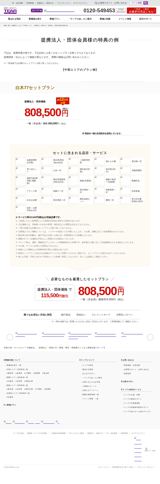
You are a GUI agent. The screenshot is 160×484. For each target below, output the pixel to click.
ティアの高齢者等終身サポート (136, 407)
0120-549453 (99, 10)
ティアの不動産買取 (132, 403)
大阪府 (10, 381)
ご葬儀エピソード (89, 386)
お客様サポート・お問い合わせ (136, 369)
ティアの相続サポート (133, 399)
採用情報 (30, 3)
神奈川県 (29, 389)
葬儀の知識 (105, 19)
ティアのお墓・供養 (132, 395)
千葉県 (39, 389)
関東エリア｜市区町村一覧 (17, 385)
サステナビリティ (80, 3)
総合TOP (36, 10)
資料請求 (127, 373)
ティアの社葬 (18, 433)
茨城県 (48, 389)
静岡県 (37, 373)
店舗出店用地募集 (59, 433)
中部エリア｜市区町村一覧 (17, 369)
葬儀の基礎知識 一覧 (90, 394)
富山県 (46, 373)
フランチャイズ (63, 3)
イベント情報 (125, 19)
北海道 (10, 397)
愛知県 (10, 373)
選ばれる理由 (14, 19)
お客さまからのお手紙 (91, 382)
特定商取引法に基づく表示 (122, 467)
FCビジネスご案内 (76, 433)
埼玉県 (19, 389)
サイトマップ (103, 467)
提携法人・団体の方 (45, 3)
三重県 (28, 373)
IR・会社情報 (17, 3)
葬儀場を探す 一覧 (14, 365)
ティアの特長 (87, 365)
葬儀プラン (55, 19)
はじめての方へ (88, 373)
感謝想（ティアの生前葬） (37, 433)
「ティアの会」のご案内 (80, 19)
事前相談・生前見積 (132, 365)
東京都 (10, 389)
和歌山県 (29, 381)
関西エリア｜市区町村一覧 (17, 377)
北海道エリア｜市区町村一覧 (18, 393)
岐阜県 (19, 373)
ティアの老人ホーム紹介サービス (137, 411)
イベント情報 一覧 (90, 399)
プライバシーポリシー (145, 467)
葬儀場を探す (35, 19)
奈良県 (19, 381)
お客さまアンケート (90, 390)
